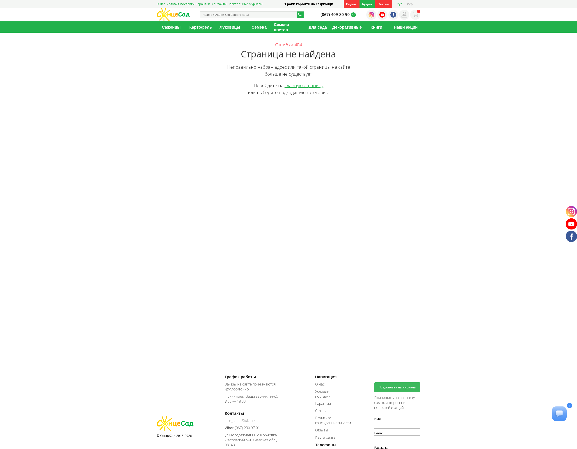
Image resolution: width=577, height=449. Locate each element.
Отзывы (321, 430)
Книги (376, 27)
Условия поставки (181, 4)
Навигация (326, 376)
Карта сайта (325, 437)
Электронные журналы (245, 4)
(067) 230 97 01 (242, 427)
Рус (399, 4)
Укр (410, 4)
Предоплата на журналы (397, 387)
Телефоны (325, 444)
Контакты (219, 4)
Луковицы (230, 27)
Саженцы (171, 27)
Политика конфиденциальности (329, 420)
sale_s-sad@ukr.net (240, 420)
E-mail (378, 433)
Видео (351, 4)
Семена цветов (281, 27)
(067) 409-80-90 (335, 14)
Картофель (200, 27)
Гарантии (203, 4)
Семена (259, 27)
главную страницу (304, 85)
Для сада (318, 27)
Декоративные (347, 27)
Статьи (383, 4)
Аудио (367, 4)
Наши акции (406, 27)
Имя (377, 419)
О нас (161, 4)
